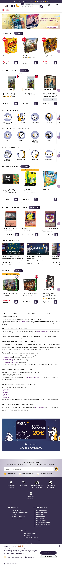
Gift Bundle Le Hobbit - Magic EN (10, 294)
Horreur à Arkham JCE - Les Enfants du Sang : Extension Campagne (50, 95)
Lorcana (48, 140)
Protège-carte (21, 159)
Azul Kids (46, 189)
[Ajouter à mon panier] (16, 63)
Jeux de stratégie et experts (11, 361)
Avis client (27, 535)
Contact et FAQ (16, 510)
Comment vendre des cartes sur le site (20, 513)
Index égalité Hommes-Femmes (43, 525)
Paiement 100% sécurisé (31, 497)
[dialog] (31, 555)
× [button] (60, 547)
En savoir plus (32, 552)
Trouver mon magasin (11, 486)
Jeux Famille (35, 122)
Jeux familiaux (7, 357)
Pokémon (21, 140)
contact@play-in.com (32, 377)
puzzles (14, 362)
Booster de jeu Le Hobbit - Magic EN (29, 94)
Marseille (6, 394)
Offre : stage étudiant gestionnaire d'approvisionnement (34, 257)
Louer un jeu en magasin (43, 522)
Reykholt (26, 56)
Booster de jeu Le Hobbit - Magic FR (9, 94)
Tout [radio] (22, 4)
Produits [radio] (37, 4)
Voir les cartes (34, 207)
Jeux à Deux (21, 122)
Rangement (48, 159)
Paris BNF (6, 389)
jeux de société (23, 321)
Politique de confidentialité (32, 541)
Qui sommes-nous (41, 510)
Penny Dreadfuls (48, 56)
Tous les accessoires (7, 160)
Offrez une (31, 446)
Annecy (5, 392)
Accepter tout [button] (48, 553)
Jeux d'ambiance (8, 359)
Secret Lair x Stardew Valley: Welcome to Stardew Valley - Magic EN (10, 191)
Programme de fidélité (30, 533)
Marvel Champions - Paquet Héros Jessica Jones (49, 295)
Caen (4, 396)
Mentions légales (29, 543)
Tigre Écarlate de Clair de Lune (50, 229)
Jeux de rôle (6, 362)
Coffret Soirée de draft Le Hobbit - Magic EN (30, 294)
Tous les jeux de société (7, 123)
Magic (7, 140)
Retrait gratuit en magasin (51, 486)
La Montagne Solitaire (10, 228)
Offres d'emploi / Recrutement (41, 517)
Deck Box (35, 159)
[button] (21, 553)
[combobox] (60, 546)
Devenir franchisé (41, 512)
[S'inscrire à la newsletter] (56, 469)
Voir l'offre (19, 33)
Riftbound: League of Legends (35, 141)
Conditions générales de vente (31, 538)
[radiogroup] (32, 4)
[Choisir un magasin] (55, 103)
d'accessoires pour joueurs (13, 323)
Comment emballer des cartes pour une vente (18, 517)
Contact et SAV (23, 485)
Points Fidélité (39, 407)
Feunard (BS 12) (27, 228)
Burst (5, 56)
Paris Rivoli (6, 391)
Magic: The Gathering (42, 331)
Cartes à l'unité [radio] (29, 4)
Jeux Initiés (49, 122)
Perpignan (6, 397)
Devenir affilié (40, 514)
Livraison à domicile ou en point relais (37, 486)
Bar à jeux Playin (41, 520)
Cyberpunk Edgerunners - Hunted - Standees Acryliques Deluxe (29, 191)
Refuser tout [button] (48, 556)
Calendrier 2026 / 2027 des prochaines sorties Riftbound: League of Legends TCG (12, 257)
